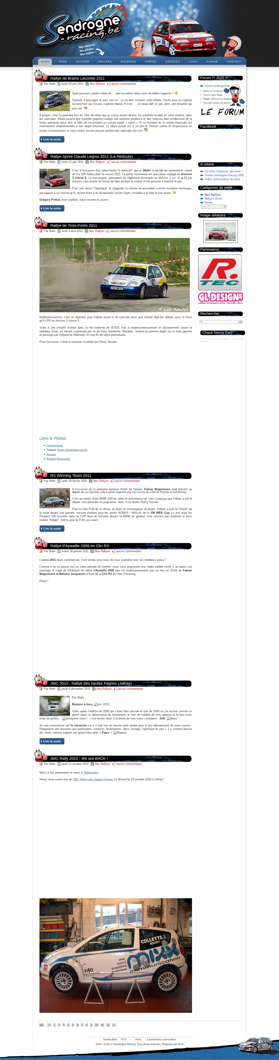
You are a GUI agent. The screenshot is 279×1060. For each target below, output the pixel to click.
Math (181, 1044)
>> (114, 1025)
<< (49, 1025)
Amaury (51, 454)
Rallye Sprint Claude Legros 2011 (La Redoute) (91, 156)
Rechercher (209, 314)
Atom (138, 1039)
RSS (123, 1039)
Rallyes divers (214, 198)
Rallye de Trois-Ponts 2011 (73, 225)
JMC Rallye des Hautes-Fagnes (93, 779)
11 (102, 1025)
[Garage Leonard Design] (220, 303)
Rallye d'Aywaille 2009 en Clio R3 (79, 546)
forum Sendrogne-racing (72, 450)
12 (108, 1025)
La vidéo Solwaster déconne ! (223, 171)
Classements (54, 445)
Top (41, 1025)
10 (96, 1025)
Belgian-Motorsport (58, 458)
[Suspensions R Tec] (220, 291)
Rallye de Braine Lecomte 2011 (77, 78)
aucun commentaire (123, 83)
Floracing (161, 498)
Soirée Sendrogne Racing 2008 (224, 175)
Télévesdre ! (91, 772)
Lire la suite (52, 139)
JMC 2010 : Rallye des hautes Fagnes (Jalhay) (91, 683)
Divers (209, 202)
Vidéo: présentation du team (222, 179)
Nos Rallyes (213, 194)
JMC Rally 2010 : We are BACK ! (79, 758)
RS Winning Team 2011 (70, 475)
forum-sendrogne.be (217, 86)
